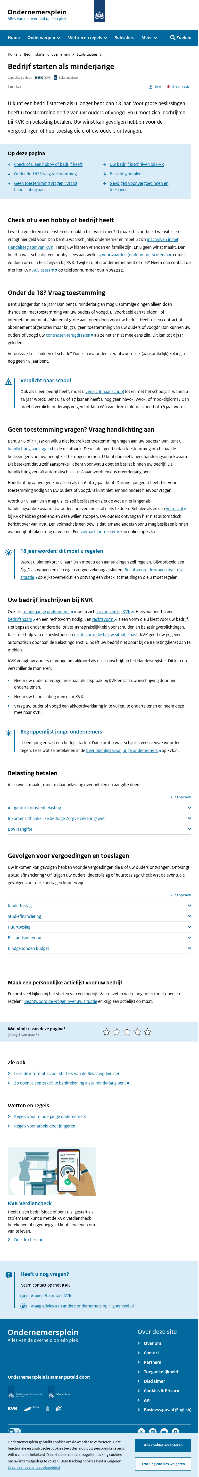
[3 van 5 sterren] (128, 1032)
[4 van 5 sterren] (138, 1032)
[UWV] (59, 1408)
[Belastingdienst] (59, 1393)
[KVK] (12, 1408)
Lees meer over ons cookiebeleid (34, 1467)
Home (12, 54)
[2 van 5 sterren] (118, 1032)
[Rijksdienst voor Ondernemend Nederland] (24, 1393)
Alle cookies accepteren (163, 1445)
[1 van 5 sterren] (108, 1032)
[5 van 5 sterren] (148, 1032)
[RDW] (31, 1408)
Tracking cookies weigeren (163, 1463)
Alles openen (180, 797)
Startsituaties (87, 54)
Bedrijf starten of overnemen (47, 54)
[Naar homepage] (99, 11)
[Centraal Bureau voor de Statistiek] (47, 1408)
